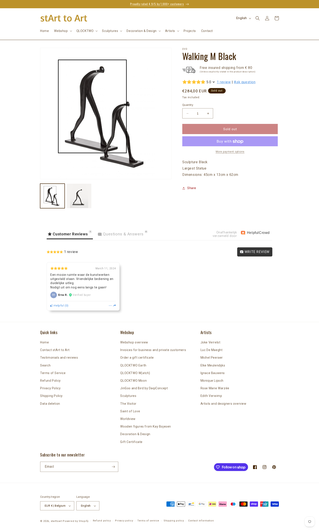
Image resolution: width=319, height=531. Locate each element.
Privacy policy (124, 520)
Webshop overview (134, 342)
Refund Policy (50, 380)
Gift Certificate (131, 442)
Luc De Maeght (212, 350)
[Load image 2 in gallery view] (79, 196)
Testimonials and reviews (59, 357)
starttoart (56, 521)
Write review (256, 252)
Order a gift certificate (137, 357)
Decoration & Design (135, 434)
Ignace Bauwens (213, 373)
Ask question (244, 82)
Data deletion (50, 403)
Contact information (201, 520)
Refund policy (102, 520)
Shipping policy (174, 520)
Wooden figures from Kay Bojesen (145, 426)
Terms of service (148, 520)
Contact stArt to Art (55, 350)
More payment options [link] (230, 151)
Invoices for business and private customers (153, 350)
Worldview (127, 419)
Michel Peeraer (212, 357)
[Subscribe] (113, 467)
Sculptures (128, 396)
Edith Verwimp (211, 396)
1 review (224, 82)
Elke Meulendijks (213, 365)
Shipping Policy (51, 396)
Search (45, 365)
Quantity (187, 105)
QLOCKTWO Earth (133, 365)
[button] (62, 30)
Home (44, 342)
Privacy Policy (50, 388)
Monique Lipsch (212, 380)
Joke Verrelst (210, 342)
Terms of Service (53, 373)
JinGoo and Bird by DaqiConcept (144, 388)
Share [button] (191, 188)
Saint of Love (130, 411)
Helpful (58, 305)
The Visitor (128, 403)
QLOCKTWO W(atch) (135, 373)
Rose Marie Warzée (215, 388)
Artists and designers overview (224, 403)
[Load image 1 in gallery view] (52, 196)
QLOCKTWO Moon (133, 380)
